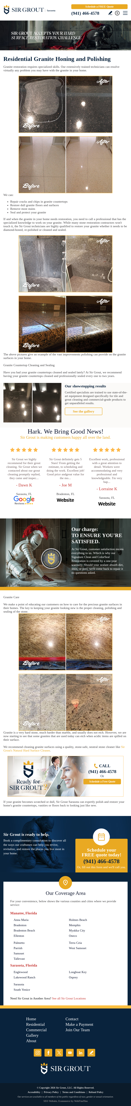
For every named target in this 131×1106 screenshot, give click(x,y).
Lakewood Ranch (24, 977)
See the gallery (83, 411)
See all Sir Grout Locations (69, 998)
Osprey (73, 977)
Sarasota (19, 984)
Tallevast (19, 958)
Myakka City (77, 930)
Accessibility (34, 1092)
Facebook (48, 1053)
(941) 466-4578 (85, 13)
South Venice (22, 989)
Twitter (59, 1053)
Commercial (36, 1030)
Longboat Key (78, 972)
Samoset (19, 953)
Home (31, 1019)
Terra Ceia (75, 942)
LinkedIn (80, 1053)
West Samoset (77, 948)
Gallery (32, 1035)
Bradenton (20, 925)
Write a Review (110, 13)
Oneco (73, 935)
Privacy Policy (51, 1092)
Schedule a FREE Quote (99, 6)
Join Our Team (78, 1030)
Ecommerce (64, 1101)
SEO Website (50, 1101)
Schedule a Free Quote (102, 781)
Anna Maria (21, 920)
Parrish (18, 948)
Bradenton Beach (24, 930)
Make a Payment (79, 1024)
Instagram (37, 1053)
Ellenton (19, 935)
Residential (35, 1024)
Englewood (21, 972)
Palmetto (19, 942)
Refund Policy (96, 1092)
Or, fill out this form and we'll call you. (101, 867)
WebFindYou (81, 1101)
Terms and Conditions (73, 1092)
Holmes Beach (78, 920)
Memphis (75, 925)
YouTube (70, 1053)
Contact (72, 1019)
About (31, 1041)
